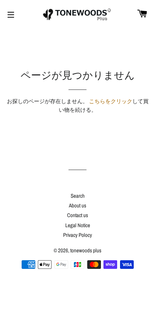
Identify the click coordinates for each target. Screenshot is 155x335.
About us (77, 205)
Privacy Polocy (77, 235)
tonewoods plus (85, 250)
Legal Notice (77, 225)
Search (78, 195)
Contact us (77, 215)
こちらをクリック (110, 101)
